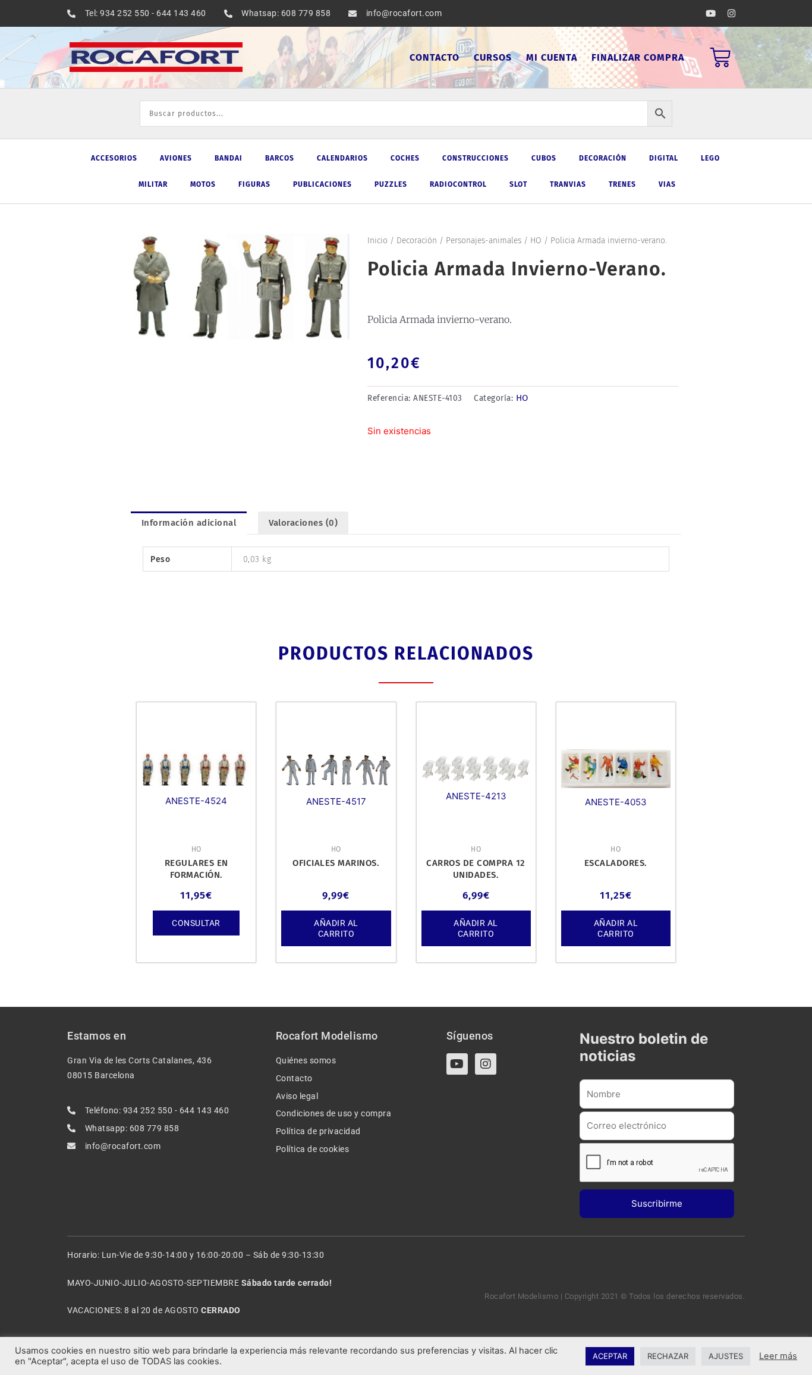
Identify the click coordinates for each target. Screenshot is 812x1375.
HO (536, 241)
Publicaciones (322, 184)
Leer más (778, 1356)
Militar (153, 184)
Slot (518, 184)
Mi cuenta (551, 57)
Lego (710, 158)
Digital (663, 158)
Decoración (603, 158)
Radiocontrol (458, 184)
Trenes (622, 184)
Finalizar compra (637, 57)
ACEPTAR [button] (610, 1356)
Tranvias (568, 184)
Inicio (377, 241)
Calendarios (342, 158)
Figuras (254, 184)
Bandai (229, 158)
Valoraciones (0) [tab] (303, 522)
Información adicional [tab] (189, 522)
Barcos (279, 158)
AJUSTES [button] (726, 1356)
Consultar (196, 923)
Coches (405, 158)
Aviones (176, 158)
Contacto (434, 57)
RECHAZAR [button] (667, 1356)
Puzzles (390, 184)
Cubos (543, 158)
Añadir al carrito (336, 928)
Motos (203, 184)
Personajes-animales (483, 241)
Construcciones (475, 158)
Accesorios (114, 158)
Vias (667, 184)
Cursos (493, 57)
